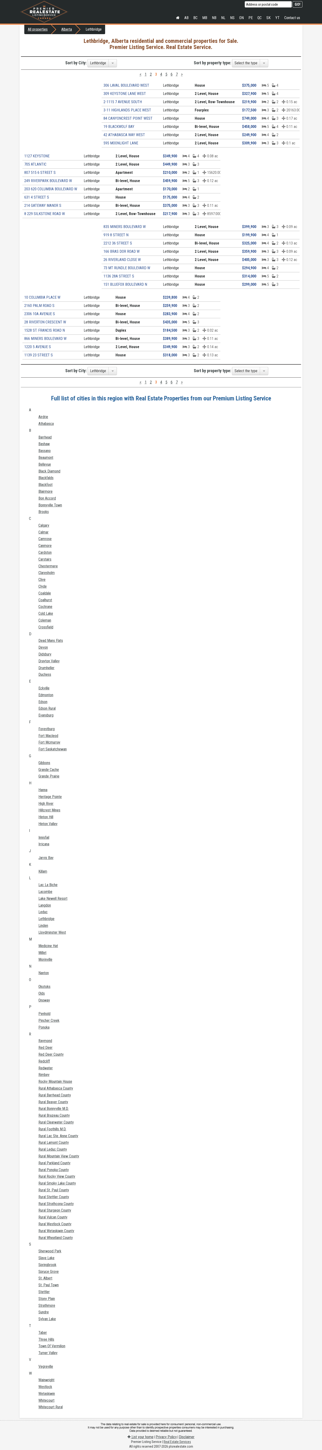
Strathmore (46, 1305)
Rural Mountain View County (58, 1156)
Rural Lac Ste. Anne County (58, 1136)
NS (232, 18)
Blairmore (45, 491)
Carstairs (44, 559)
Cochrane (45, 606)
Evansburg (46, 715)
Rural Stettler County (53, 1197)
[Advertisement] (59, 114)
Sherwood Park (49, 1251)
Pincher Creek (48, 1020)
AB (186, 18)
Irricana (43, 844)
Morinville (45, 959)
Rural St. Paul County (53, 1190)
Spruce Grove (48, 1271)
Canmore (45, 545)
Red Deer (45, 1047)
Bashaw (44, 444)
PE (250, 18)
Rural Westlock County (54, 1224)
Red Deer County (51, 1054)
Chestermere (48, 566)
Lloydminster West (52, 932)
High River (46, 803)
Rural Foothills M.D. (52, 1129)
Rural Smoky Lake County (57, 1183)
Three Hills (46, 1339)
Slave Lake (46, 1258)
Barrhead (45, 437)
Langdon (44, 905)
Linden (43, 925)
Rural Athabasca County (55, 1088)
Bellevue (44, 464)
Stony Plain (46, 1298)
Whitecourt (46, 1400)
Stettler (44, 1292)
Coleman (44, 620)
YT (277, 18)
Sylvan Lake (47, 1319)
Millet (42, 952)
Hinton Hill (45, 817)
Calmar (43, 532)
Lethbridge (46, 918)
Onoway (44, 1000)
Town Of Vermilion (51, 1346)
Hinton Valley (48, 824)
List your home (142, 1437)
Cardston (45, 552)
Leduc (43, 912)
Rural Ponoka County (53, 1170)
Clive (41, 579)
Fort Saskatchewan (52, 749)
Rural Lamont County (53, 1142)
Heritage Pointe (50, 796)
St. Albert (45, 1278)
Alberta (66, 29)
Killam (42, 871)
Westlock (45, 1387)
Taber (42, 1332)
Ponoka (44, 1027)
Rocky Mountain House (55, 1081)
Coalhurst (45, 600)
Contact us (292, 18)
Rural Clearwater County (56, 1122)
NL (223, 18)
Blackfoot (45, 484)
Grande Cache (48, 769)
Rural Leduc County (52, 1149)
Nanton (43, 973)
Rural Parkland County (54, 1163)
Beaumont (45, 457)
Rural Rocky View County (56, 1176)
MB (204, 18)
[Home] (178, 18)
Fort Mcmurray (49, 742)
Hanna (42, 790)
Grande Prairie (48, 776)
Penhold (44, 1013)
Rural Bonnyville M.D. (53, 1108)
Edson (42, 702)
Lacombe (45, 891)
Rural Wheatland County (55, 1237)
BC (195, 18)
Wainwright (46, 1380)
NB (214, 18)
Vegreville (45, 1366)
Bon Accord (47, 498)
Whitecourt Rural (50, 1407)
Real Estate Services (177, 1442)
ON (241, 18)
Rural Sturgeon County (54, 1210)
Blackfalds (46, 478)
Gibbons (44, 763)
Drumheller (46, 668)
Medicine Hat (48, 946)
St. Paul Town (48, 1285)
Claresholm (46, 572)
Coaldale (44, 593)
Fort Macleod (48, 735)
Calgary (43, 525)
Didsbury (44, 654)
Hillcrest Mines (49, 810)
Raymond (45, 1041)
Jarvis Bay (46, 857)
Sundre (43, 1312)
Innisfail (43, 837)
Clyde (42, 586)
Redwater (45, 1068)
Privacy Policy (166, 1437)
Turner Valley (48, 1353)
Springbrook (47, 1265)
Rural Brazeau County (54, 1115)
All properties (38, 29)
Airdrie (43, 417)
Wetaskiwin (46, 1393)
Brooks (43, 511)
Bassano (44, 450)
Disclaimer (186, 1437)
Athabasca (46, 423)
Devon (43, 647)
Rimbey (44, 1074)
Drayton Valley (49, 661)
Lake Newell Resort (52, 898)
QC (259, 18)
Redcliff (44, 1061)
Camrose (45, 539)
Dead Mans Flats (50, 640)
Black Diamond (49, 471)
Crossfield (45, 627)
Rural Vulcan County (52, 1217)
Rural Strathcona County (56, 1204)
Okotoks (44, 986)
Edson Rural (47, 708)
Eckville (44, 688)
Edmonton (45, 695)
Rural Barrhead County (54, 1095)
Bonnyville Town (50, 505)
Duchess (44, 674)
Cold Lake (45, 613)
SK (268, 18)
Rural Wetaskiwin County (56, 1231)
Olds (41, 993)
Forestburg (46, 729)
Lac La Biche (48, 885)
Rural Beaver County (53, 1102)
